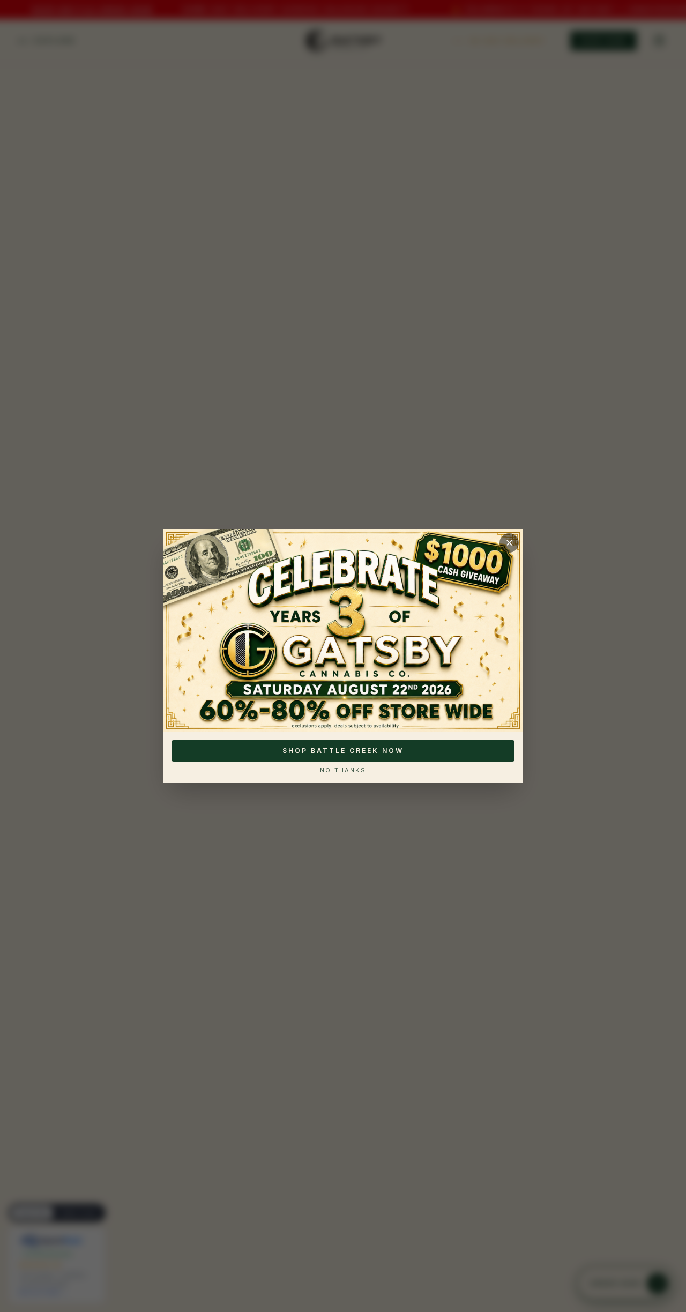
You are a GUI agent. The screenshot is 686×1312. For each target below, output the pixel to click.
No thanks (343, 770)
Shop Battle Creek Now (343, 751)
